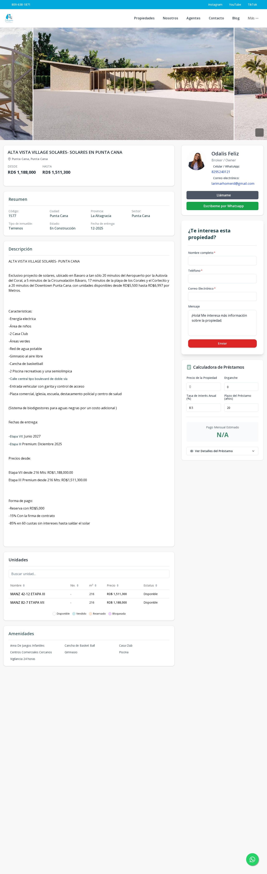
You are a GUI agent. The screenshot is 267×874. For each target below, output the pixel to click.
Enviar (222, 343)
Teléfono (195, 271)
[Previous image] (7, 84)
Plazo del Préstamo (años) (237, 397)
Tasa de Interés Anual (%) (201, 397)
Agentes (193, 18)
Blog (235, 18)
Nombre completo (201, 253)
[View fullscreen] (259, 132)
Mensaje (194, 306)
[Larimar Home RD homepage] (9, 18)
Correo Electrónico (202, 288)
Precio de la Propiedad (201, 377)
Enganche (231, 377)
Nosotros (170, 18)
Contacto (216, 18)
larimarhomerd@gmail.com (233, 183)
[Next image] (259, 84)
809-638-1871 (21, 4)
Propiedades (144, 18)
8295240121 (221, 172)
